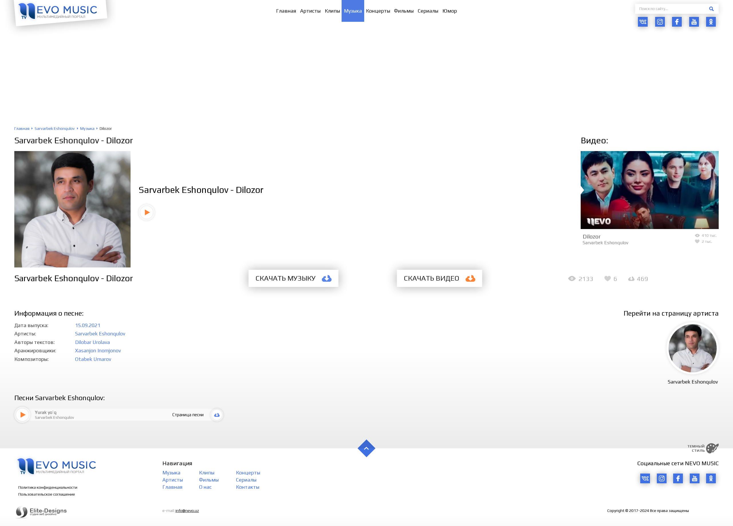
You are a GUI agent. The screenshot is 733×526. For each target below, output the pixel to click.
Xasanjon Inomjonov (98, 350)
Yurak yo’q (45, 412)
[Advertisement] (366, 83)
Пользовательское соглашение (46, 494)
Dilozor (592, 236)
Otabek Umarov (93, 359)
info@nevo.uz (187, 510)
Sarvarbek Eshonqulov (56, 140)
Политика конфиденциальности (47, 487)
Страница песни (188, 414)
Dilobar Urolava (92, 342)
